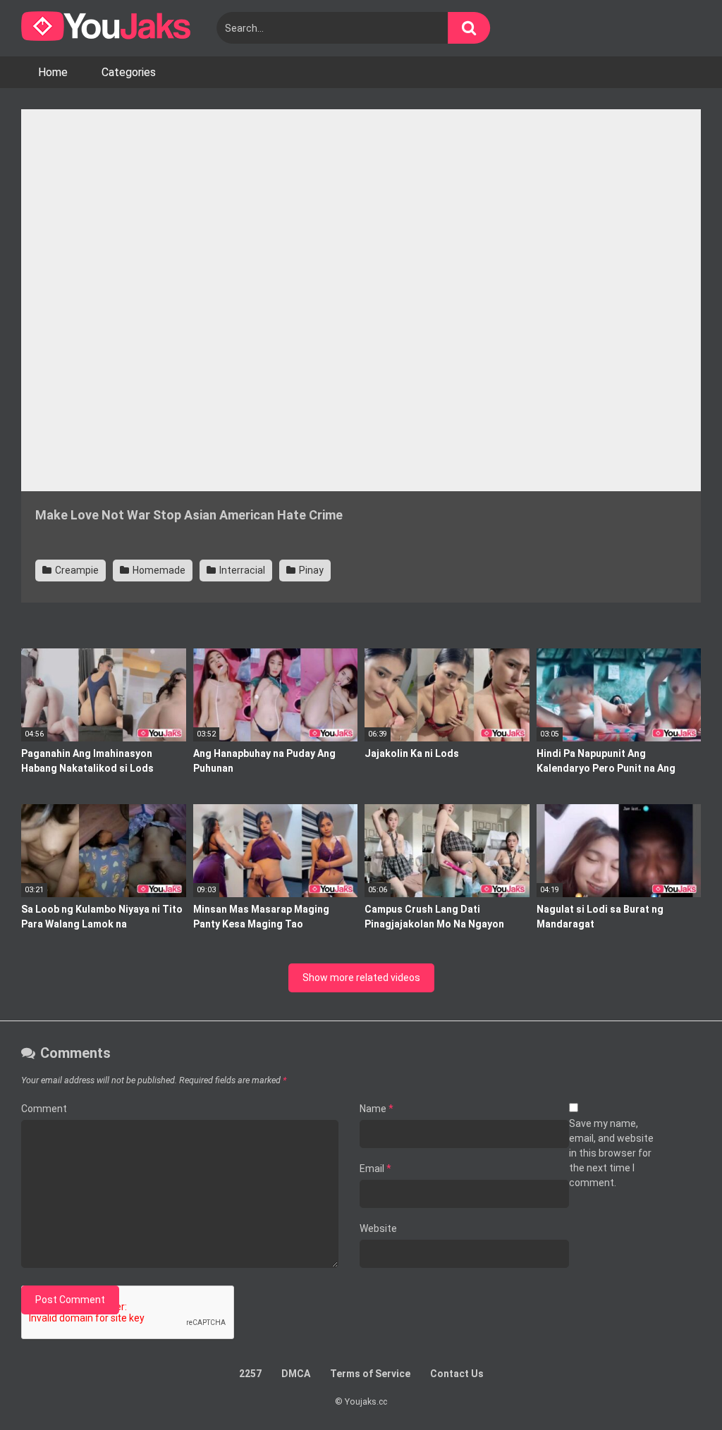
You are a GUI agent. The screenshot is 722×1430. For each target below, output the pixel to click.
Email (375, 1168)
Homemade (157, 570)
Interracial (241, 570)
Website (378, 1228)
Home (53, 72)
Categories (129, 72)
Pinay (310, 570)
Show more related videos (361, 977)
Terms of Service (370, 1373)
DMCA (295, 1373)
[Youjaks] (105, 28)
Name (376, 1108)
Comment (44, 1108)
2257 (250, 1373)
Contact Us (457, 1373)
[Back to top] (675, 1387)
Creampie (76, 570)
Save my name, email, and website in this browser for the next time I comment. (611, 1153)
